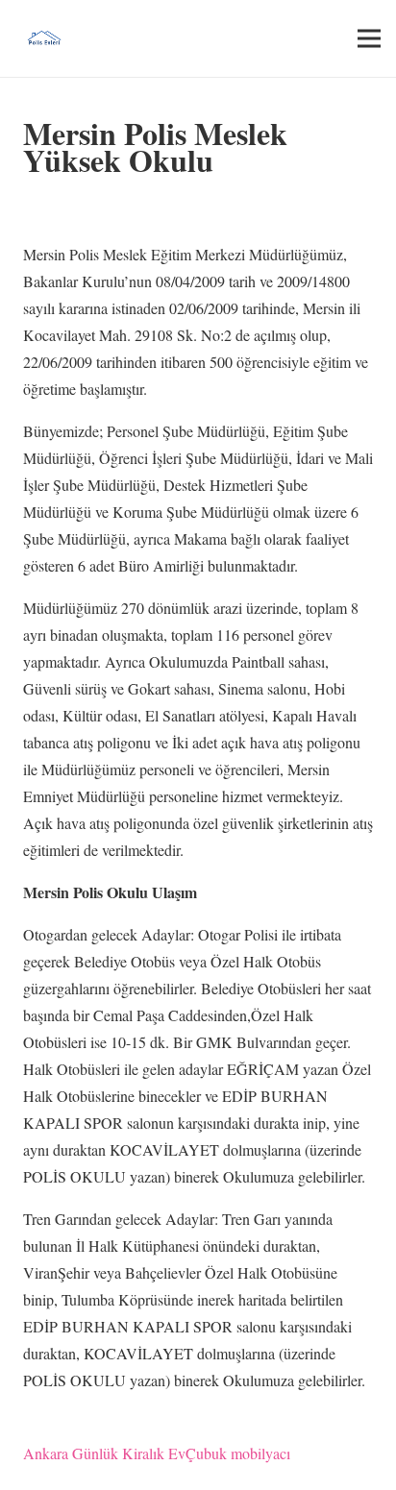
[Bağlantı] (44, 38)
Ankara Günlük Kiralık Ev (104, 1453)
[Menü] (369, 38)
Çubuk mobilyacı (238, 1453)
